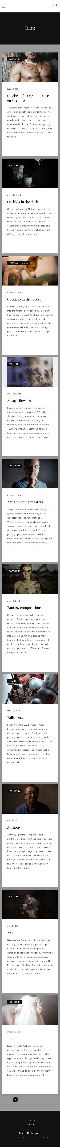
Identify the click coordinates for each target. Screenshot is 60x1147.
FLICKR (30, 1124)
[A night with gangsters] (30, 473)
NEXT (42, 1099)
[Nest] (30, 904)
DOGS (25, 262)
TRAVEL (12, 681)
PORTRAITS (14, 59)
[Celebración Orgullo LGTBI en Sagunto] (30, 67)
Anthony (14, 827)
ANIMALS (13, 262)
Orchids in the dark (22, 201)
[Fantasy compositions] (30, 579)
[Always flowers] (30, 372)
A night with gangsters (25, 502)
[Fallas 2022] (30, 689)
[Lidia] (30, 1010)
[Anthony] (30, 799)
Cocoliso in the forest (24, 299)
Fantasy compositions (24, 607)
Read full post (16, 147)
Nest (11, 932)
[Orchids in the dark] (30, 173)
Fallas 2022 (15, 717)
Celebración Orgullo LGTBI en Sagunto (28, 98)
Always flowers (19, 400)
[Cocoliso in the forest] (30, 271)
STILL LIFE (13, 165)
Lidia (11, 1038)
